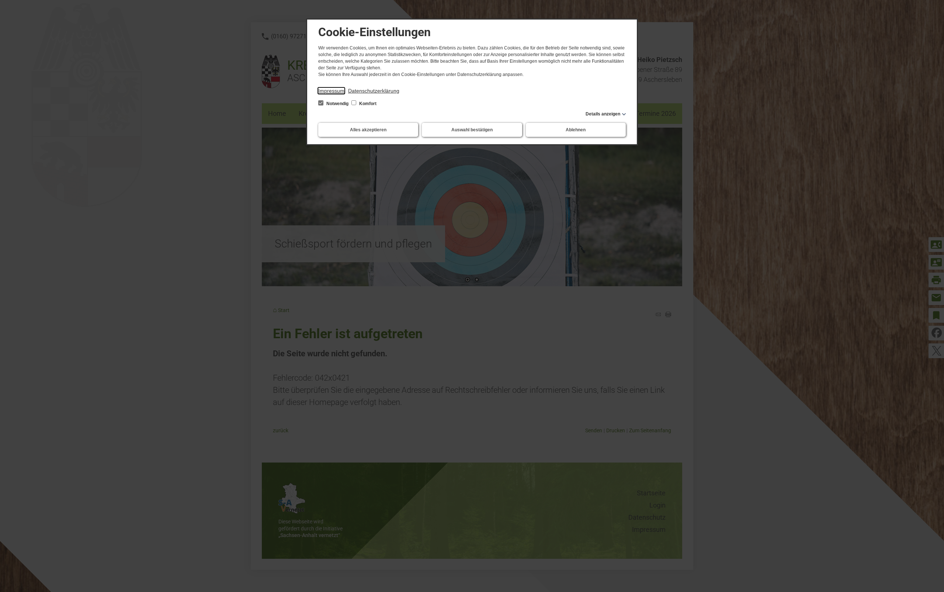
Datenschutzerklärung (373, 91)
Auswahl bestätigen (472, 129)
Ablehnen (576, 129)
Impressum (331, 91)
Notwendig (337, 103)
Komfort (367, 103)
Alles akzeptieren (368, 129)
